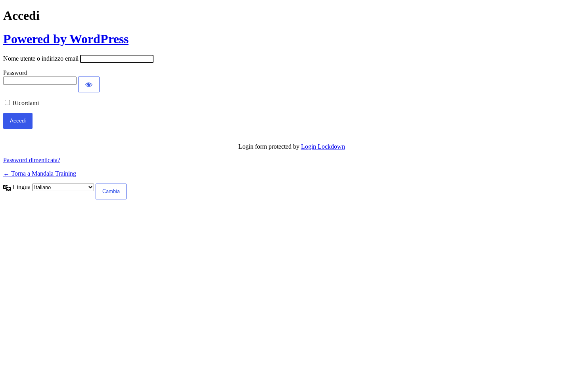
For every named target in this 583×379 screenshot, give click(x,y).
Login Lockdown (323, 146)
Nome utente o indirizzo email (41, 58)
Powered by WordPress (65, 39)
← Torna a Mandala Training (39, 173)
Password (15, 72)
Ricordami (26, 103)
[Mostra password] (89, 84)
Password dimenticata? (31, 160)
